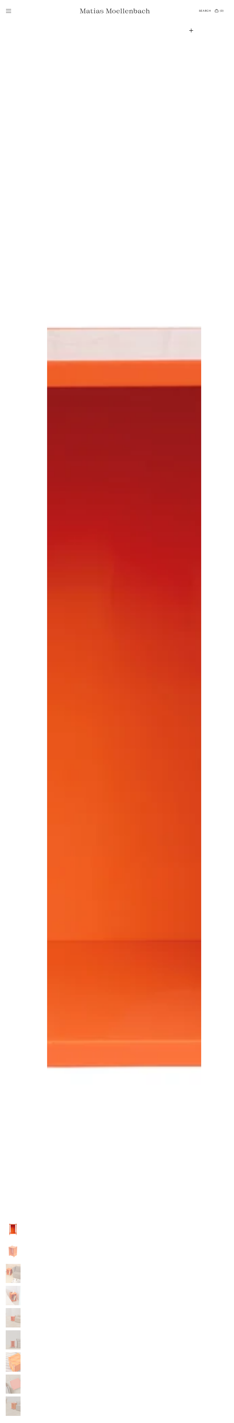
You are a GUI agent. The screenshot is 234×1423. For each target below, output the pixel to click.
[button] (8, 11)
